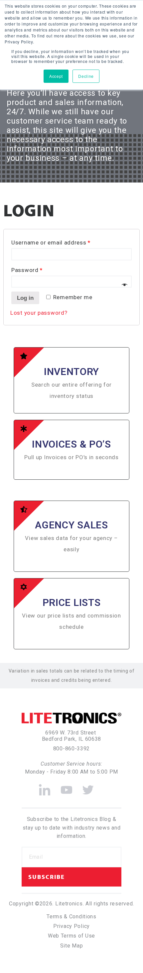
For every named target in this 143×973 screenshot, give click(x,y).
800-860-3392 (71, 748)
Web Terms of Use (71, 936)
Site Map (71, 946)
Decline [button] (86, 76)
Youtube (67, 787)
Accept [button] (56, 76)
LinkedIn (45, 787)
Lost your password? (38, 312)
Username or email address (50, 242)
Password (27, 270)
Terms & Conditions (71, 916)
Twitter (88, 787)
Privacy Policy (71, 926)
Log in (25, 298)
